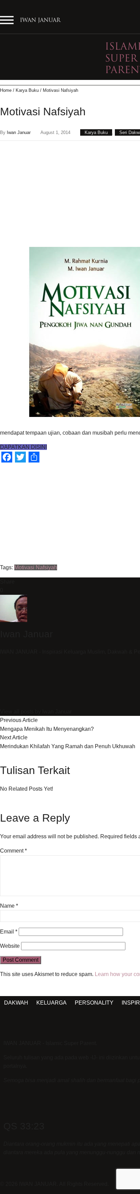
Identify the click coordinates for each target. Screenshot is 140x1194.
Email (8, 932)
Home (6, 90)
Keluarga (51, 1003)
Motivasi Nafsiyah (35, 567)
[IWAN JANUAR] (40, 22)
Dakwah (16, 1003)
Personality (94, 1003)
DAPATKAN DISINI (23, 447)
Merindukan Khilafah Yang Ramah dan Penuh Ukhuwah (67, 746)
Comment (13, 851)
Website (10, 946)
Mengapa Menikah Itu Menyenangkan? (47, 729)
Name (9, 906)
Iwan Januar (19, 132)
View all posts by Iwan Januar (36, 711)
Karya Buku (27, 90)
